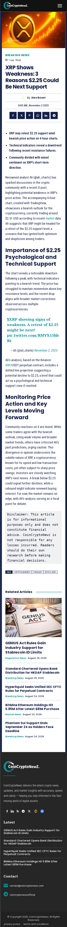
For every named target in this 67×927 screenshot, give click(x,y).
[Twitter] (21, 115)
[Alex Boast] (24, 97)
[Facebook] (13, 115)
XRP (8, 365)
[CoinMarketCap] (42, 811)
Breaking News (17, 55)
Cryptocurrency (22, 572)
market (50, 218)
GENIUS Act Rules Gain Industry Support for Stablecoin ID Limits (25, 648)
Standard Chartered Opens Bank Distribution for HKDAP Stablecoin (32, 671)
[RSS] (18, 811)
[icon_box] (24, 885)
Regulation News (15, 658)
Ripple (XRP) (50, 572)
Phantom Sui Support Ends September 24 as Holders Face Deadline (29, 727)
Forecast (37, 572)
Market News (13, 714)
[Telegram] (54, 115)
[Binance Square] (36, 811)
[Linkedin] (45, 115)
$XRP (12, 319)
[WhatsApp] (37, 115)
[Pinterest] (29, 115)
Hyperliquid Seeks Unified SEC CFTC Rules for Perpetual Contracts (33, 689)
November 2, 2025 (45, 350)
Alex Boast (38, 97)
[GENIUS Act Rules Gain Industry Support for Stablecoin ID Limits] (33, 617)
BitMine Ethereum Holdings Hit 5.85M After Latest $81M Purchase (32, 707)
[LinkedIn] (12, 811)
